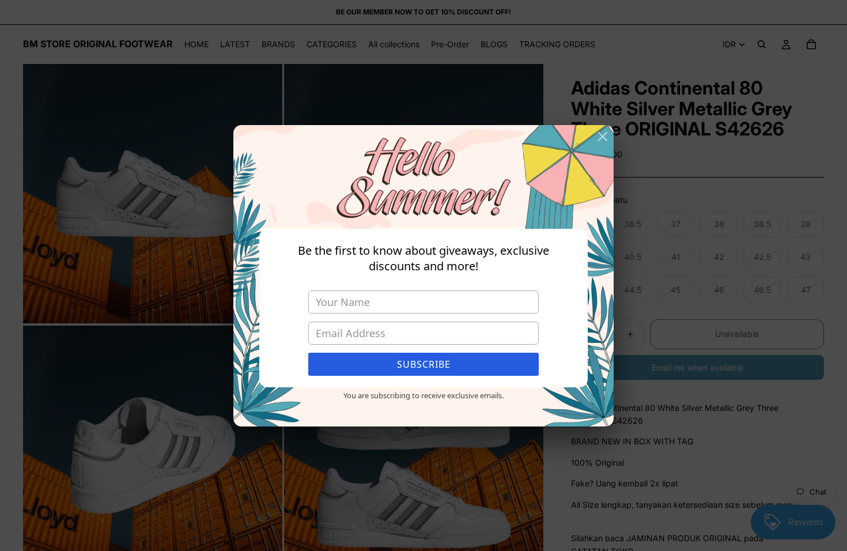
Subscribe (424, 364)
